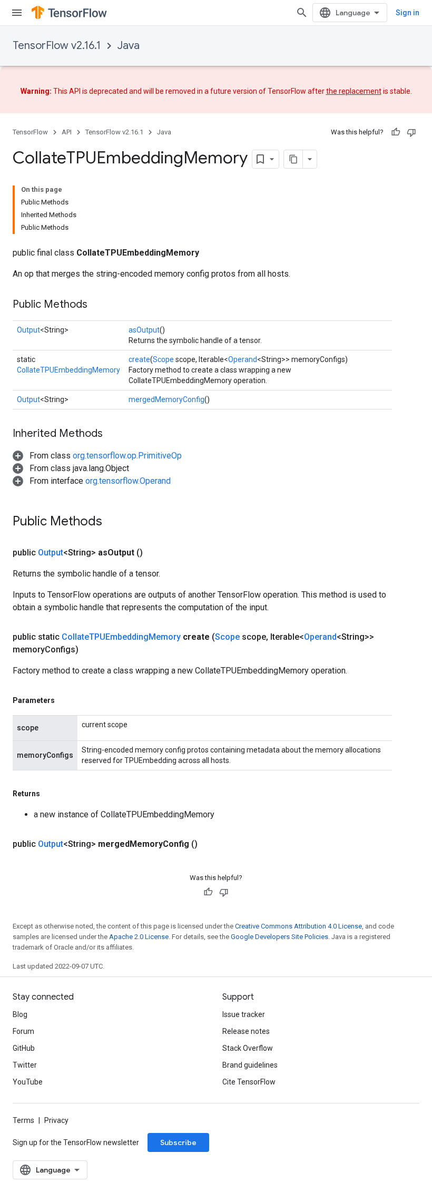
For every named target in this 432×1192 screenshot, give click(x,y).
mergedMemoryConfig (166, 399)
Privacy (56, 1120)
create (139, 359)
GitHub (24, 1048)
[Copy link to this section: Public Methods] (98, 305)
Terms (23, 1120)
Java (128, 45)
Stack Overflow (247, 1048)
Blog (20, 1014)
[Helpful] (396, 132)
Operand (242, 359)
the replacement (353, 91)
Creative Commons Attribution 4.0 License (298, 926)
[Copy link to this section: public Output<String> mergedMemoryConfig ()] (210, 844)
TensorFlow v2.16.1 (57, 45)
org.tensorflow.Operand (128, 481)
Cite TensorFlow (249, 1082)
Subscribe (178, 1142)
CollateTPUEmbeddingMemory (68, 370)
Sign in (407, 12)
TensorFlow (30, 132)
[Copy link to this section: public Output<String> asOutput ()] (155, 552)
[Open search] (302, 12)
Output (28, 330)
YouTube (28, 1082)
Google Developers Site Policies (279, 937)
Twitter (25, 1065)
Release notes (246, 1031)
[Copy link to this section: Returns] (50, 793)
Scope (163, 359)
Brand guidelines (250, 1065)
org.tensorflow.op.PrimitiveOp (127, 456)
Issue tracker (243, 1014)
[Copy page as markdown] (293, 159)
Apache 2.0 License (139, 937)
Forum (23, 1031)
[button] (97, 456)
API (67, 132)
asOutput (144, 330)
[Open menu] (16, 12)
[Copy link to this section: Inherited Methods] (113, 434)
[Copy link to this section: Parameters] (65, 700)
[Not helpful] (411, 132)
